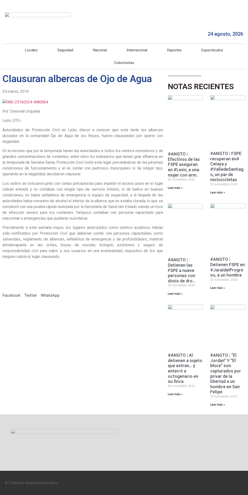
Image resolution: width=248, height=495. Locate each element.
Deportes (174, 50)
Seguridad (65, 50)
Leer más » (175, 188)
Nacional (100, 50)
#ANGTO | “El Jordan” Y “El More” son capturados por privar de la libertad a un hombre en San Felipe (225, 373)
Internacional (137, 50)
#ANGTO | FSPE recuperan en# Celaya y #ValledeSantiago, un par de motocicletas (226, 166)
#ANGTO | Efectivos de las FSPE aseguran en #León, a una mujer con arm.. (184, 164)
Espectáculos (212, 50)
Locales (31, 50)
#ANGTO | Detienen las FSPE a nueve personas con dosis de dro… (181, 270)
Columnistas (124, 63)
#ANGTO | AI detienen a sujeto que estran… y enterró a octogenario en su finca (185, 368)
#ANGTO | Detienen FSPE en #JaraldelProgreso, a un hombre (227, 267)
